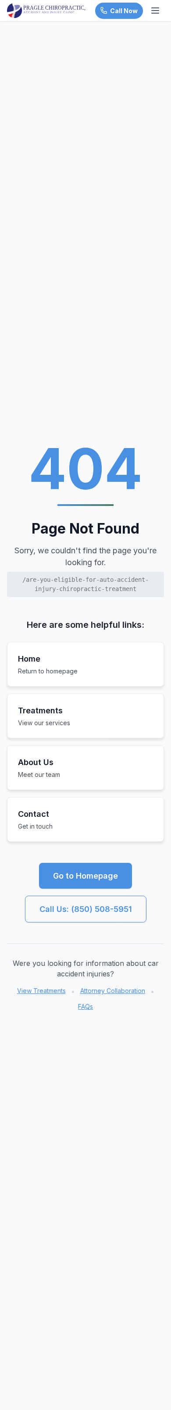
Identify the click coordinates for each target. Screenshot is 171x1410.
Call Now (124, 10)
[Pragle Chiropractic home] (46, 10)
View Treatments (41, 990)
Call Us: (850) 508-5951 (85, 909)
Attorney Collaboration (112, 990)
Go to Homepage (85, 875)
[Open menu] (155, 10)
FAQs (85, 1006)
